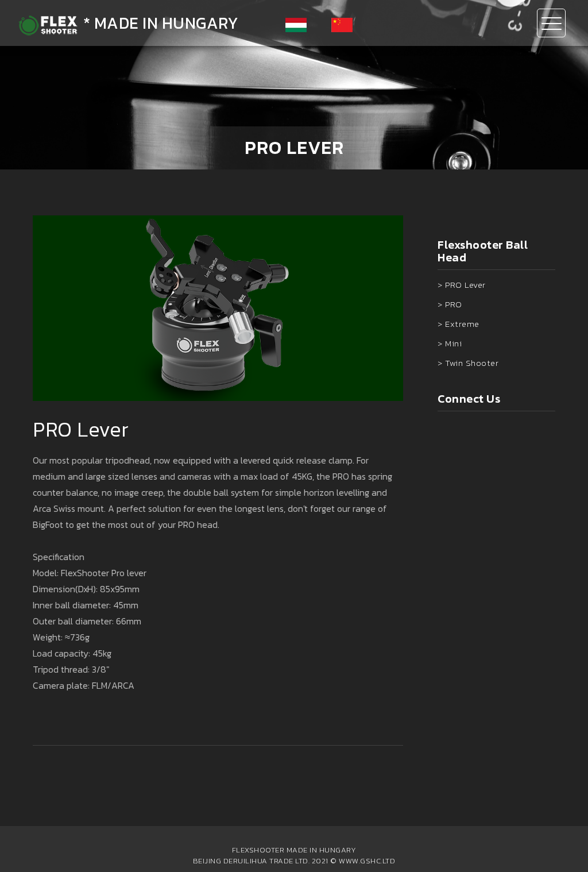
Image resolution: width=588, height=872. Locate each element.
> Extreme (458, 323)
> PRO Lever (462, 284)
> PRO (450, 304)
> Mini (450, 343)
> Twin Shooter (468, 362)
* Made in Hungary (158, 23)
